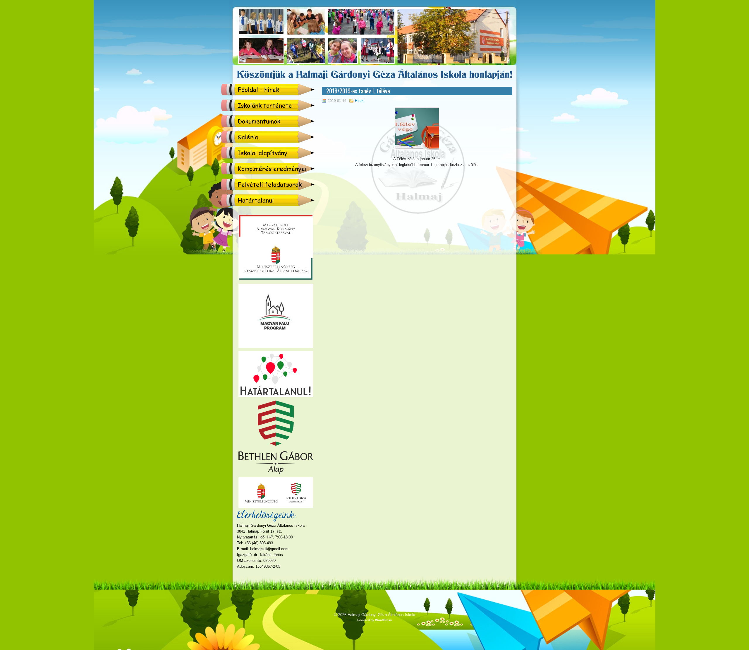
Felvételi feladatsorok (270, 184)
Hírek (359, 101)
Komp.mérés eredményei (272, 168)
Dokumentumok (259, 121)
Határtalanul (256, 200)
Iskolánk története (265, 105)
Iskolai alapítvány (262, 152)
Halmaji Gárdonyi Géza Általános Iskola (381, 615)
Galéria (248, 137)
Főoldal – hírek (258, 89)
